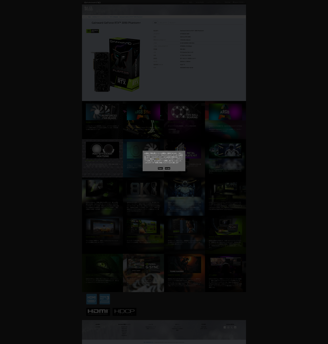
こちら (157, 159)
